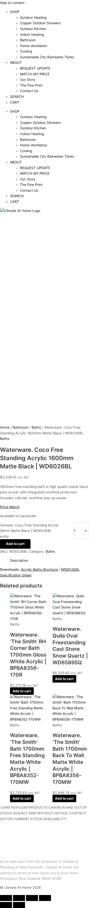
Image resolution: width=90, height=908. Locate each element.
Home (5, 427)
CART (14, 102)
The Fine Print (31, 85)
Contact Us (29, 91)
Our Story (28, 80)
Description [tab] (19, 560)
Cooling (26, 51)
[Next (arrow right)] (19, 905)
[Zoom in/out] (6, 898)
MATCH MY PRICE (35, 74)
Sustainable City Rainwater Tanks (47, 57)
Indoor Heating (32, 35)
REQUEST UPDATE (35, 68)
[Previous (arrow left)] (6, 905)
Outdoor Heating (33, 18)
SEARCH (17, 97)
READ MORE (52, 878)
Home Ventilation (33, 46)
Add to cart (15, 544)
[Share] (32, 898)
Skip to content (12, 3)
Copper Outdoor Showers (40, 23)
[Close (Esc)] (45, 898)
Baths (36, 427)
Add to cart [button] (21, 691)
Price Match (10, 507)
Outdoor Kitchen (33, 29)
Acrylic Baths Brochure (39, 569)
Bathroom (28, 40)
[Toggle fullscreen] (19, 898)
